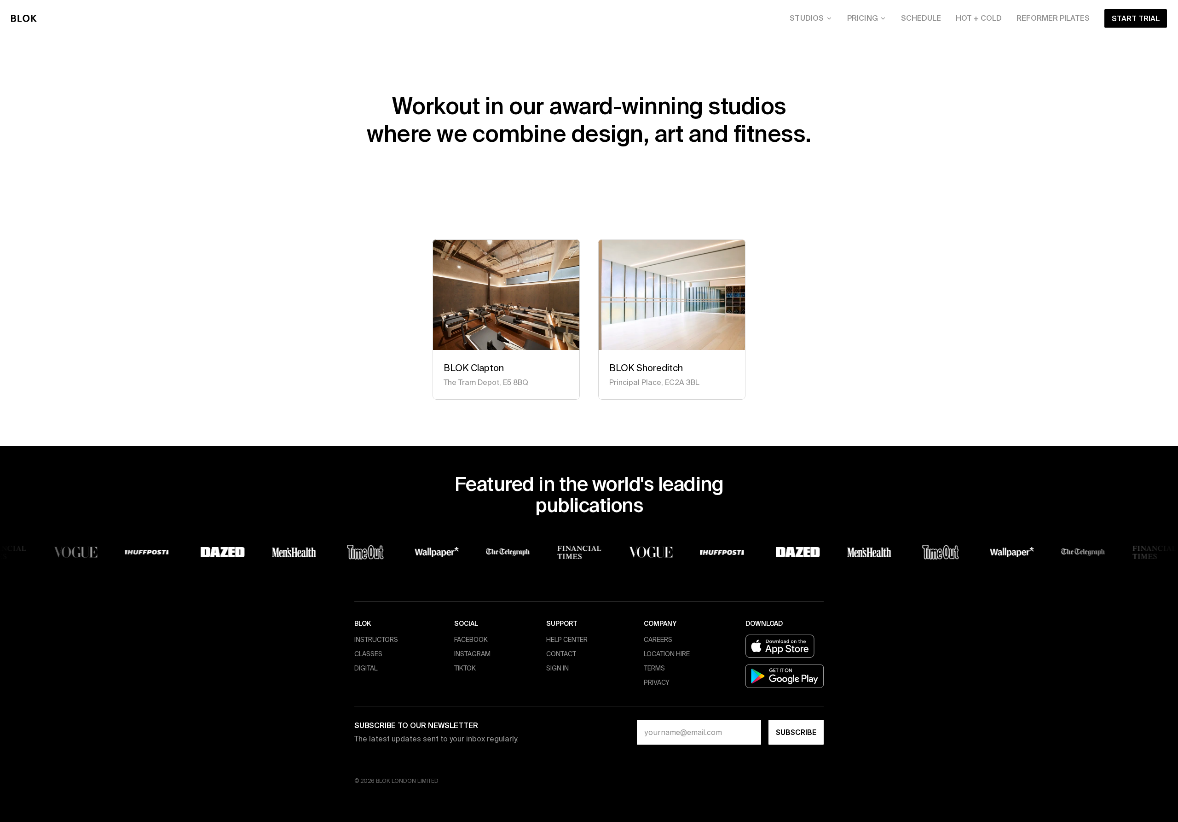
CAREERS (658, 639)
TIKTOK (465, 668)
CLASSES (368, 654)
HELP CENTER (567, 639)
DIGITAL (365, 668)
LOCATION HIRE (667, 654)
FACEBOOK (471, 639)
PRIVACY (657, 682)
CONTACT (561, 654)
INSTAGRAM (472, 654)
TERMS (654, 668)
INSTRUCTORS (376, 639)
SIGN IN (557, 668)
